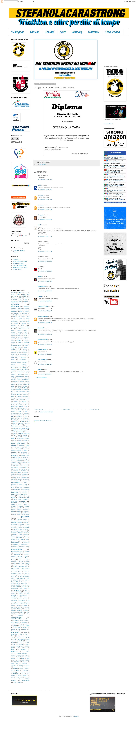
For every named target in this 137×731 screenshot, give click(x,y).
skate (19, 607)
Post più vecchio (94, 409)
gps (19, 436)
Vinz (18, 672)
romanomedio (14, 588)
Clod (39, 185)
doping (18, 387)
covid (26, 372)
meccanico (26, 479)
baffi (28, 316)
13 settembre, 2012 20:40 (45, 219)
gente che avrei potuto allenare (21, 428)
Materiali (93, 32)
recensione (17, 554)
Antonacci (27, 311)
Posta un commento (41, 377)
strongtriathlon (14, 624)
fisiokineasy (22, 408)
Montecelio (26, 487)
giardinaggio (20, 431)
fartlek (12, 403)
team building (24, 630)
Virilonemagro (42, 286)
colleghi (13, 355)
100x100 (13, 292)
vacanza (16, 661)
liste (12, 469)
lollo (28, 469)
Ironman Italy (16, 457)
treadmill (25, 647)
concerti (13, 364)
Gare (63, 32)
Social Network (17, 608)
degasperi (22, 381)
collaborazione (23, 354)
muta (26, 496)
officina (25, 504)
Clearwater (13, 352)
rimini (23, 563)
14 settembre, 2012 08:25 (45, 301)
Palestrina (25, 511)
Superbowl (21, 625)
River (22, 565)
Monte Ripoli (19, 487)
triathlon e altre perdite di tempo (19, 655)
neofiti (28, 497)
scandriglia (13, 598)
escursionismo (19, 398)
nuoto (23, 501)
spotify (17, 613)
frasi (26, 416)
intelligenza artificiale (16, 450)
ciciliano (25, 347)
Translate (24, 236)
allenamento (15, 306)
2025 (12, 294)
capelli (12, 338)
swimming (25, 627)
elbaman (19, 394)
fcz (21, 403)
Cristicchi (13, 374)
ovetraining (25, 509)
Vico (12, 670)
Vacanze (25, 661)
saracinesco (14, 597)
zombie (22, 678)
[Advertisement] (66, 393)
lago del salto (24, 465)
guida (12, 438)
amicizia (13, 311)
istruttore (19, 460)
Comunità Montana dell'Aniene (19, 362)
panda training (25, 514)
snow (28, 607)
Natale (13, 497)
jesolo (19, 462)
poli (18, 539)
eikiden (25, 393)
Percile (26, 529)
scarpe (26, 598)
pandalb (26, 522)
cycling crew (20, 377)
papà (18, 525)
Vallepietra (13, 665)
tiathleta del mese (20, 637)
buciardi (13, 332)
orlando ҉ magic (42, 349)
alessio (20, 301)
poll (27, 539)
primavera (13, 546)
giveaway (25, 435)
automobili (19, 314)
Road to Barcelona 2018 (20, 566)
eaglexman (18, 389)
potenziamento (15, 542)
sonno (25, 610)
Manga (13, 474)
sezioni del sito (23, 603)
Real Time (114, 202)
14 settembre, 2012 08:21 (45, 291)
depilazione (20, 382)
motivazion (24, 492)
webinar (27, 672)
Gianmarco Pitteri (43, 306)
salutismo (26, 591)
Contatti (49, 32)
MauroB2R (41, 328)
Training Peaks (19, 646)
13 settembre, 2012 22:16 (45, 251)
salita (19, 592)
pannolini (22, 524)
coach (25, 352)
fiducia (26, 404)
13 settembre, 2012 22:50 (45, 261)
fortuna (20, 414)
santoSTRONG (23, 595)
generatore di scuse (23, 423)
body (16, 328)
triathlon (44, 164)
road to (27, 565)
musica (20, 496)
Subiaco (15, 625)
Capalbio (25, 337)
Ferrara (20, 404)
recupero (20, 556)
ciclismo (13, 349)
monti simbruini (25, 489)
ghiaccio (13, 431)
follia (26, 411)
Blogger (76, 716)
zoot (15, 682)
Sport (21, 612)
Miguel (25, 482)
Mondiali (13, 486)
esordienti (27, 398)
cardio (18, 338)
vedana (15, 667)
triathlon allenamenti (22, 653)
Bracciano (19, 330)
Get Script (108, 202)
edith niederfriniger (20, 391)
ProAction (27, 546)
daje (19, 379)
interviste (13, 452)
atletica (13, 314)
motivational (14, 492)
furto (25, 419)
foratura (26, 413)
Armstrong (24, 313)
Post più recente (38, 409)
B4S (19, 316)
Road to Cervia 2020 (20, 570)
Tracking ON (120, 202)
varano (27, 665)
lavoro (21, 467)
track (28, 642)
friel (18, 418)
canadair (13, 337)
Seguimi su (17, 197)
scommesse (22, 600)
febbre (26, 403)
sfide (12, 605)
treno (12, 649)
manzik (18, 474)
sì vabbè (24, 605)
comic (12, 359)
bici (16, 323)
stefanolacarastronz (16, 619)
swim (27, 625)
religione (20, 558)
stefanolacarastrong (16, 617)
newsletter (25, 499)
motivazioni (24, 494)
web (22, 672)
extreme (27, 399)
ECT (12, 391)
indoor (27, 445)
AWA (14, 316)
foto (12, 416)
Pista (12, 536)
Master (13, 479)
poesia (26, 537)
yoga (12, 677)
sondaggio (19, 610)
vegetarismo (26, 667)
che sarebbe (21, 344)
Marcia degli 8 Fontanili (17, 475)
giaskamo (27, 431)
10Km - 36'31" (16, 259)
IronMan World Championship (19, 459)
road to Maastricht (20, 578)
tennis (21, 634)
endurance (25, 396)
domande (25, 386)
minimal (20, 484)
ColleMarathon (20, 355)
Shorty (18, 605)
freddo (12, 418)
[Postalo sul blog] (43, 162)
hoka (19, 440)
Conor (18, 367)
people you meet (18, 529)
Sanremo (21, 593)
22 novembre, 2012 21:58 (45, 374)
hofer (14, 440)
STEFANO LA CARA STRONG (115, 176)
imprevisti (21, 445)
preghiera (15, 544)
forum (26, 414)
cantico (19, 337)
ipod (19, 453)
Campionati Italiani (15, 335)
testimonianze (19, 636)
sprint (22, 613)
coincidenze (14, 354)
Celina (40, 296)
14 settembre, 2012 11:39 (45, 344)
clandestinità (24, 350)
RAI (22, 553)
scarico (20, 598)
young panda (19, 677)
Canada (25, 335)
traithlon (19, 647)
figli (12, 406)
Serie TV (15, 603)
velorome (15, 668)
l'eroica (17, 465)
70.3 (24, 296)
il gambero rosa (21, 442)
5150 (15, 296)
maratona (24, 474)
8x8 (21, 297)
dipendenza (19, 384)
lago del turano (14, 467)
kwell (12, 465)
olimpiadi (20, 506)
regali (26, 556)
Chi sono (34, 32)
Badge (23, 316)
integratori (25, 448)
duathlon (24, 388)
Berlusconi (22, 321)
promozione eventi (16, 551)
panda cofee (26, 512)
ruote (26, 590)
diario (26, 382)
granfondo (24, 436)
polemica (13, 539)
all (25, 302)
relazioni (13, 558)
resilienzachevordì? (23, 559)
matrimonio (19, 479)
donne (12, 387)
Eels (28, 391)
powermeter (26, 542)
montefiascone (16, 489)
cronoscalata (19, 376)
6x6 (20, 296)
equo (12, 398)
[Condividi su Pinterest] (49, 162)
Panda (19, 512)
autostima (27, 314)
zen (12, 678)
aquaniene (16, 313)
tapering (13, 629)
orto (15, 507)
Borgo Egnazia (23, 328)
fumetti (26, 418)
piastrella (20, 532)
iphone (13, 453)
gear (28, 421)
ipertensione (24, 452)
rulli (25, 588)
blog (28, 327)
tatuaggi (24, 629)
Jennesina (13, 462)
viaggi (26, 668)
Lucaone (15, 470)
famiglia (24, 401)
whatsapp (15, 673)
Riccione (27, 561)
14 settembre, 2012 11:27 (45, 334)
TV (17, 658)
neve (15, 499)
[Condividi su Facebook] (47, 162)
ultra (14, 660)
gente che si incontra (19, 430)
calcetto (13, 333)
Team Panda (112, 32)
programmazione (16, 549)
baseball (24, 319)
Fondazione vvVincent (16, 413)
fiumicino (13, 411)
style (22, 624)
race (18, 553)
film (26, 406)
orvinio (20, 507)
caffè (26, 332)
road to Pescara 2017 (21, 583)
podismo (19, 537)
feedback (13, 404)
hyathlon (25, 440)
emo (12, 396)
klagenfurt (15, 464)
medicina (16, 480)
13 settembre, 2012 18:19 (45, 199)
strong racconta (24, 620)
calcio (19, 333)
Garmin (23, 421)
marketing (27, 475)
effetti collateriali (17, 393)
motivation (24, 491)
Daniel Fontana (25, 379)
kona (26, 464)
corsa (12, 371)
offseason (13, 506)
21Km (17, 294)
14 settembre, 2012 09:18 (45, 322)
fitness (19, 409)
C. (38, 266)
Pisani (20, 534)
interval (25, 450)
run (28, 588)
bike (22, 325)
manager (26, 472)
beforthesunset (14, 321)
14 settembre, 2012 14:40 (45, 354)
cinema (25, 349)
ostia (18, 509)
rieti (19, 563)
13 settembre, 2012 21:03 (45, 236)
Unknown (40, 195)
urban (27, 660)
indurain (13, 448)
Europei (15, 399)
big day (24, 323)
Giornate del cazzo (23, 433)
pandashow (14, 524)
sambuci (13, 593)
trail (14, 644)
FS (21, 418)
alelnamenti (14, 301)
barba (20, 318)
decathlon (15, 381)
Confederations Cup (16, 366)
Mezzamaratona (15, 482)
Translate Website (108, 124)
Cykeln (26, 377)
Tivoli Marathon (21, 639)
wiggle (23, 673)
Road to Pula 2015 (15, 585)
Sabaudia (13, 591)
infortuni (19, 448)
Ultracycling (21, 660)
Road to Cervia (15, 568)
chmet (19, 347)
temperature (14, 634)
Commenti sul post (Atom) (46, 412)
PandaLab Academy (22, 519)
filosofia (13, 408)
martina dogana (16, 477)
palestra (19, 511)
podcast (13, 537)
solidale (13, 610)
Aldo (26, 299)
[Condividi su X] (45, 162)
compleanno (23, 359)
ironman (14, 455)
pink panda (26, 532)
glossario (13, 436)
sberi (25, 597)
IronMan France (25, 455)
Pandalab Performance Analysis (19, 520)
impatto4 (13, 445)
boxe (12, 330)
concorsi (23, 364)
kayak (24, 462)
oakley (21, 502)
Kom (22, 464)
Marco (40, 276)
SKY (24, 607)
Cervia (19, 342)
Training (77, 32)
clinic (20, 352)
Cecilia (26, 340)
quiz (14, 553)
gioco (14, 433)
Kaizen (40, 369)
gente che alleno (16, 425)
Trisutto (20, 656)
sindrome (13, 607)
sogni (26, 608)
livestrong (23, 469)
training (21, 644)
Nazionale (21, 497)
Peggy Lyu (41, 215)
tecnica (25, 632)
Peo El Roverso (42, 359)
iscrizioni (13, 460)
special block (14, 612)
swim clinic (17, 627)
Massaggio (25, 477)
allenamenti (15, 304)
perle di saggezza (15, 531)
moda (26, 484)
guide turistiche (20, 438)
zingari (16, 678)
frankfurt (19, 416)
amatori (25, 309)
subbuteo (27, 624)
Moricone (16, 491)
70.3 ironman (14, 297)
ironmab (25, 453)
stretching (15, 620)
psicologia (27, 551)
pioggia (14, 534)
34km (23, 294)
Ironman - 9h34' (17, 269)
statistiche (20, 615)
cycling (13, 377)
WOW (24, 675)
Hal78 (39, 225)
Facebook (16, 401)
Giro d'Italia (17, 435)
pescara (24, 531)
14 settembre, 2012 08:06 (45, 281)
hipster (27, 438)
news (19, 499)
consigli (24, 367)
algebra (26, 301)
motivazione (14, 494)
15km (26, 292)
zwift (19, 682)
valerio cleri (14, 663)
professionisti (20, 547)
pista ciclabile (20, 536)
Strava (27, 618)
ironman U (25, 457)
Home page (17, 32)
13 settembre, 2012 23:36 (45, 271)
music (13, 496)
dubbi (12, 389)
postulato (13, 541)
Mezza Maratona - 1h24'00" (20, 261)
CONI (26, 366)
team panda (15, 632)
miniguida (13, 484)
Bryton (25, 330)
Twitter (22, 658)
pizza (26, 536)
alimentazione (15, 303)
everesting (21, 399)
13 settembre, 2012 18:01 (45, 189)
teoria (26, 634)
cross (26, 376)
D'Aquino (13, 379)
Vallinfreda (21, 665)
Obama (26, 502)
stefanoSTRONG (43, 316)
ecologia (26, 389)
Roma (17, 586)
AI (20, 299)
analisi (20, 311)
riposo (27, 563)
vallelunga (24, 663)
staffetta (27, 613)
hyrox (12, 442)
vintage (13, 672)
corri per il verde (23, 369)
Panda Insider (16, 514)
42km (28, 294)
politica (22, 539)
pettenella (13, 532)
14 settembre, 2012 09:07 (45, 311)
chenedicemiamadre (16, 345)
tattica (19, 629)
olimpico (27, 506)
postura (24, 541)
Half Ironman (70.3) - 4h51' (20, 267)
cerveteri (13, 342)
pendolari (26, 527)
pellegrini (20, 527)
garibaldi (15, 421)
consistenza (14, 369)
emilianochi (25, 394)
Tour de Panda (21, 642)
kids (28, 462)
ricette (14, 563)
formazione (13, 414)
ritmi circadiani (16, 565)
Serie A (27, 602)
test (12, 636)
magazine (23, 470)
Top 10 (21, 641)
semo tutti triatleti (20, 602)
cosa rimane (20, 371)
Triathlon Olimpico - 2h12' (20, 265)
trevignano (23, 649)
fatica (17, 403)
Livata (17, 469)
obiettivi (13, 504)
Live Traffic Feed (115, 153)
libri (26, 467)
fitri (40, 164)
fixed (19, 411)
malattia (13, 472)
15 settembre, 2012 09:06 (45, 364)
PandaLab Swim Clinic (16, 522)
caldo (25, 333)
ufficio (28, 658)
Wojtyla (19, 675)
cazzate (18, 340)
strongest (24, 622)
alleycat (20, 308)
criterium (20, 374)
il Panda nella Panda (20, 442)
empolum (19, 396)
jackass (26, 460)
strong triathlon (15, 622)
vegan (19, 667)
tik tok (27, 637)
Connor (13, 367)
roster (21, 588)
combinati (23, 357)
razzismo (27, 553)
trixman (26, 656)
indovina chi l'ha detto (21, 447)
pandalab (25, 517)
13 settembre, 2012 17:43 (45, 179)
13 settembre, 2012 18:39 (45, 209)
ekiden (13, 394)
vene (21, 668)
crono (12, 376)
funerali (20, 419)
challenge (26, 342)
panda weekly (16, 516)
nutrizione (14, 502)
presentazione (24, 544)
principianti (20, 546)
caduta (20, 332)
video (17, 670)
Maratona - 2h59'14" (18, 263)
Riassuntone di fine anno (17, 561)
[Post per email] (38, 162)
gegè (14, 423)
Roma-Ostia (25, 586)
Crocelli (25, 374)
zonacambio (25, 680)
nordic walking (14, 501)
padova (13, 511)
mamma (19, 472)
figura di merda (19, 406)
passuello (13, 527)
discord (19, 386)
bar (14, 318)
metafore (25, 480)
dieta (12, 384)
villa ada (26, 670)
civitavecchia (14, 350)
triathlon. (13, 656)
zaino (26, 677)
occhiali (19, 504)
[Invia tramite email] (41, 162)
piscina (25, 534)
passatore (25, 525)
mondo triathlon (20, 486)
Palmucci (13, 512)
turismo (13, 658)
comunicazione (23, 361)
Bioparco (22, 327)
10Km (19, 292)
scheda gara (14, 600)
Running (16, 590)
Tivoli (14, 639)
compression (14, 361)
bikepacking (14, 327)
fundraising (14, 419)
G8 (28, 419)
